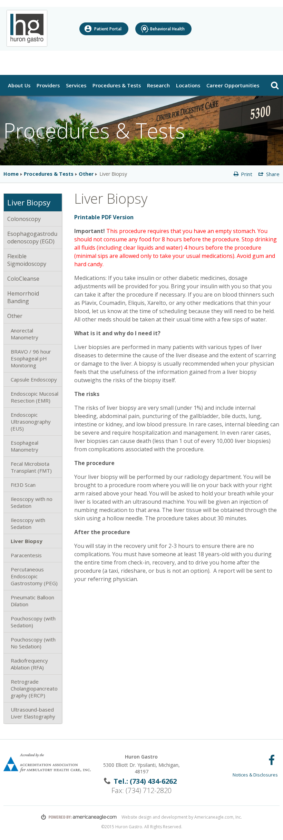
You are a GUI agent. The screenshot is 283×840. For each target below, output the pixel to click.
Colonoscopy (24, 219)
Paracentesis (26, 555)
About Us (20, 85)
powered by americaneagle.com (79, 817)
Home (11, 174)
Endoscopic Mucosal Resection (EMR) (34, 397)
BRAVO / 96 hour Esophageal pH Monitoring (31, 358)
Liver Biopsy (26, 541)
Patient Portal (107, 29)
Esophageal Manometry (24, 446)
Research (159, 85)
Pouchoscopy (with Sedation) (33, 622)
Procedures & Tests (117, 85)
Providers (48, 85)
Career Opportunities (232, 85)
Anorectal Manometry (24, 334)
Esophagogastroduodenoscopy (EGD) (32, 237)
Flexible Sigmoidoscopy (26, 260)
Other (86, 174)
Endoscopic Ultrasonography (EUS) (31, 421)
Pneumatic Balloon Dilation (32, 601)
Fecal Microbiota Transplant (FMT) (31, 467)
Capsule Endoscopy (34, 379)
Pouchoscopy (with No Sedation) (33, 643)
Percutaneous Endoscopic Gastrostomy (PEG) (34, 576)
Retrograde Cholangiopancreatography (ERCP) (34, 688)
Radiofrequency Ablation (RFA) (29, 664)
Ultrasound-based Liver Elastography (33, 713)
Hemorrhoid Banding (23, 297)
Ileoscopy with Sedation (28, 523)
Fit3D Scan (23, 484)
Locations (189, 85)
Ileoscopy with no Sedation (31, 502)
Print (246, 174)
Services (76, 85)
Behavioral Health (167, 29)
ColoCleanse (23, 278)
